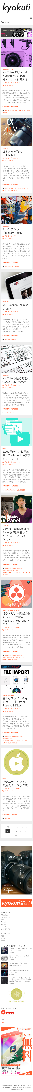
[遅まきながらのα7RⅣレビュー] (16, 132)
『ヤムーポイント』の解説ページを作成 (15, 783)
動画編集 (5, 113)
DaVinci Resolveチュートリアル (11, 741)
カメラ (12, 188)
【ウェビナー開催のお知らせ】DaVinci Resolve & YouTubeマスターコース (16, 618)
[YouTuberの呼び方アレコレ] (16, 285)
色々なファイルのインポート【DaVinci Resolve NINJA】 (15, 701)
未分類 (4, 448)
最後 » (16, 835)
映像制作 (17, 610)
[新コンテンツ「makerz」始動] (16, 210)
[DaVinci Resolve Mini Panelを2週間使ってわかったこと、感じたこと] (16, 509)
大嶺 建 (6, 82)
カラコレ (18, 572)
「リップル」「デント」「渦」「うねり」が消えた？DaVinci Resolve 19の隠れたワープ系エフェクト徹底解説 (20, 980)
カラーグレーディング (21, 188)
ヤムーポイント (5, 933)
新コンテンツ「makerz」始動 (12, 231)
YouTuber (18, 110)
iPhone (7, 110)
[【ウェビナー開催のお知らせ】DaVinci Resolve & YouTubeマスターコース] (16, 594)
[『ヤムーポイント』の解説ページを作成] (16, 762)
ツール (11, 69)
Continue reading (10, 106)
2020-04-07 (16, 627)
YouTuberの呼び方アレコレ (15, 306)
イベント (3, 926)
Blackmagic (8, 568)
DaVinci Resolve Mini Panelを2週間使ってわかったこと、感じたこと (15, 534)
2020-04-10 (16, 543)
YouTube (5, 69)
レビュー (10, 190)
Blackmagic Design (17, 568)
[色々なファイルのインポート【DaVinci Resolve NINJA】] (16, 679)
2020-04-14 (16, 312)
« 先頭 (7, 827)
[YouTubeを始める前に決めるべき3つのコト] (16, 359)
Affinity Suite (4, 915)
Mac (2, 920)
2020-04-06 (16, 708)
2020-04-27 (16, 158)
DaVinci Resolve (7, 570)
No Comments (9, 85)
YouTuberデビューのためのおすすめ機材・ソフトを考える (15, 75)
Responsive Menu (31, 18)
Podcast (3, 922)
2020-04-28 (16, 82)
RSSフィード (5, 1022)
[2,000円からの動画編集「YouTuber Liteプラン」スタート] (16, 432)
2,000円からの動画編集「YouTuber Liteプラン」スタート (16, 455)
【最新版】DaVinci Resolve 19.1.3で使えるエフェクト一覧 (20, 949)
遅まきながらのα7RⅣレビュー (12, 153)
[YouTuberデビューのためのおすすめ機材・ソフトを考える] (16, 53)
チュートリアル (6, 659)
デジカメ (24, 110)
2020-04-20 (16, 236)
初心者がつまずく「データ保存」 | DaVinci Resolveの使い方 (19, 964)
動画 (28, 110)
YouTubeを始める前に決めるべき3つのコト (16, 380)
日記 (2, 936)
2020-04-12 (16, 385)
